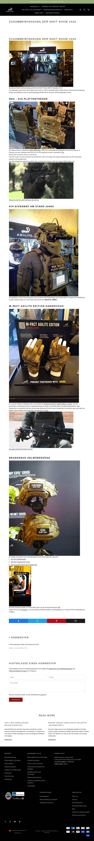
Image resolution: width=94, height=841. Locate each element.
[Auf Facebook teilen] (18, 621)
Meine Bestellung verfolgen (48, 799)
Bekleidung (8, 779)
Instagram (24, 610)
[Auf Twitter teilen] (37, 621)
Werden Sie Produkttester (53, 6)
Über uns (39, 13)
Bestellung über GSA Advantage (34, 773)
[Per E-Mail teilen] (75, 621)
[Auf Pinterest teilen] (56, 621)
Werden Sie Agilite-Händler (81, 812)
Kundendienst (44, 796)
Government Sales (34, 753)
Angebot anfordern (33, 760)
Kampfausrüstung (10, 757)
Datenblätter (31, 786)
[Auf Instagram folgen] (10, 822)
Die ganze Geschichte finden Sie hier (21, 449)
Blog (73, 809)
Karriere (74, 799)
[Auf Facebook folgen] (5, 822)
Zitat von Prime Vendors (35, 763)
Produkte (34, 6)
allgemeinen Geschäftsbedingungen (60, 669)
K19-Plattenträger (35, 150)
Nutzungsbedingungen (79, 806)
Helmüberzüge (9, 776)
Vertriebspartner (77, 802)
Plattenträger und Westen (12, 760)
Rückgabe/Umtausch (46, 802)
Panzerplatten (8, 763)
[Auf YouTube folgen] (15, 822)
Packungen (8, 773)
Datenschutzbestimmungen (18, 671)
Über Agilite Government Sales (37, 757)
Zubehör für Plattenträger (12, 770)
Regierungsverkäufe (52, 10)
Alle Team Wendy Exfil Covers (20, 562)
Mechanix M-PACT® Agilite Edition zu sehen (58, 404)
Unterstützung (52, 13)
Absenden (16, 699)
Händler (68, 10)
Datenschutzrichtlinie (79, 815)
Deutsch (17, 833)
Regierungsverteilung (34, 777)
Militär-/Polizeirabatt (32, 10)
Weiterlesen (8, 739)
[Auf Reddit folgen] (20, 822)
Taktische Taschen (10, 767)
